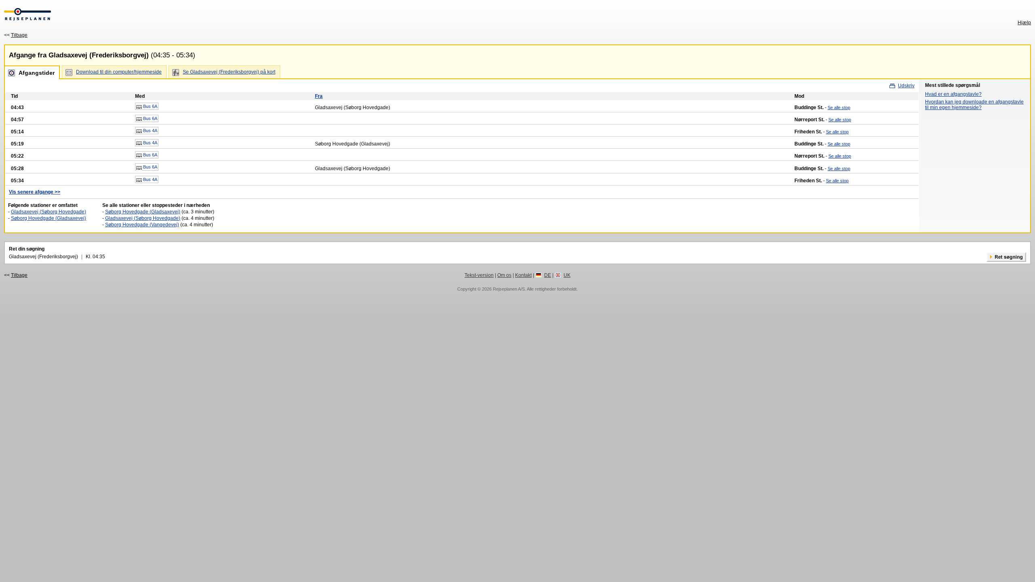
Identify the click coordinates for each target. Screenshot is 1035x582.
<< (15, 35)
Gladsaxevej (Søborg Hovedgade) (48, 212)
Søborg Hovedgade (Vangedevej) (142, 225)
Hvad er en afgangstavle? (953, 94)
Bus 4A (149, 130)
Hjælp (1024, 22)
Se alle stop (839, 107)
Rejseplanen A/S (509, 289)
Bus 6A (149, 106)
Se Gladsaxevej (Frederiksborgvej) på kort (229, 72)
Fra (319, 96)
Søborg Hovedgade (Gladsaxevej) (48, 218)
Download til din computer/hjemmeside (119, 72)
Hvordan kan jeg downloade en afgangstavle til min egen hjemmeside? (974, 104)
